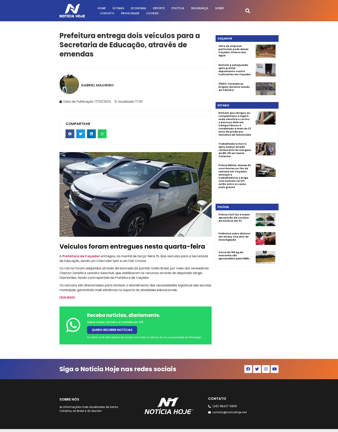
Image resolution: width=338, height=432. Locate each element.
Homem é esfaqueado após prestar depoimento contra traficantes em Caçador (234, 69)
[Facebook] (248, 369)
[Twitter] (257, 369)
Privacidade (130, 13)
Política (178, 8)
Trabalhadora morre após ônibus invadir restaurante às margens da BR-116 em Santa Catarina (234, 150)
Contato (107, 13)
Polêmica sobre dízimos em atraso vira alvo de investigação (234, 236)
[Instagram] (266, 369)
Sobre (219, 8)
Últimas (118, 8)
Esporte (159, 8)
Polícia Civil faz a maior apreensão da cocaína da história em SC (234, 217)
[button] (247, 10)
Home (102, 8)
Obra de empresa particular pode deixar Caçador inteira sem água (233, 50)
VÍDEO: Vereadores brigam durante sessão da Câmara (234, 87)
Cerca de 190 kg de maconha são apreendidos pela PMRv (234, 255)
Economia (138, 8)
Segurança (199, 8)
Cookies (152, 13)
